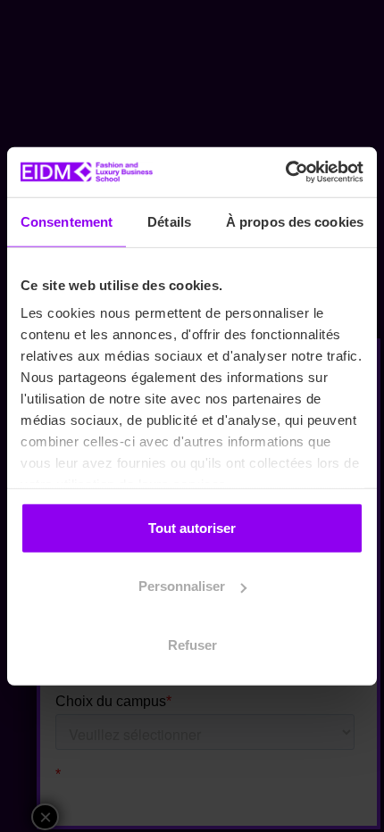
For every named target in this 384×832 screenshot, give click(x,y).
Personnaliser (181, 586)
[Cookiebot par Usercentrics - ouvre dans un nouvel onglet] (285, 172)
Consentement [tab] (67, 221)
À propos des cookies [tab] (294, 221)
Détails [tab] (169, 221)
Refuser (192, 644)
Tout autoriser (192, 527)
